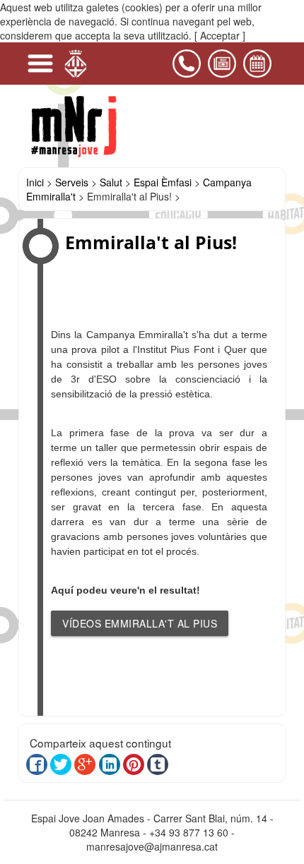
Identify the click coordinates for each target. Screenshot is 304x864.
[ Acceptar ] (219, 35)
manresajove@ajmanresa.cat (152, 846)
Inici (35, 182)
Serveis (71, 182)
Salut (111, 182)
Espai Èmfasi (163, 182)
